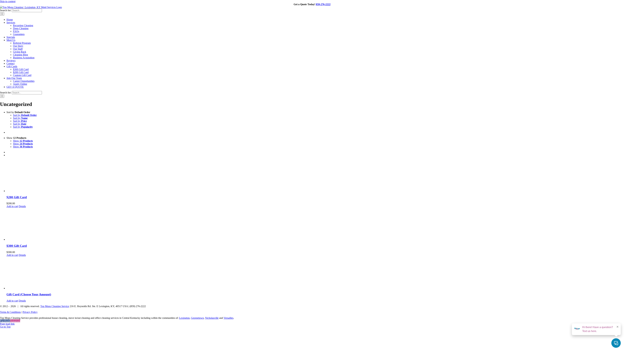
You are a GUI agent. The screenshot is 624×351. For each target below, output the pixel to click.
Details (22, 206)
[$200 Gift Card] (315, 175)
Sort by (25, 115)
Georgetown (197, 318)
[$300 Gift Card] (315, 224)
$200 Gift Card (16, 197)
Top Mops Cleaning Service (54, 306)
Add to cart (12, 206)
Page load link (7, 323)
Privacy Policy (30, 312)
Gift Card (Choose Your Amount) (28, 294)
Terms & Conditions (10, 312)
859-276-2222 (323, 4)
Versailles (228, 318)
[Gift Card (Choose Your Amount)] (315, 273)
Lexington (184, 318)
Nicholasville (212, 318)
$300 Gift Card (16, 245)
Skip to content (7, 1)
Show (23, 140)
